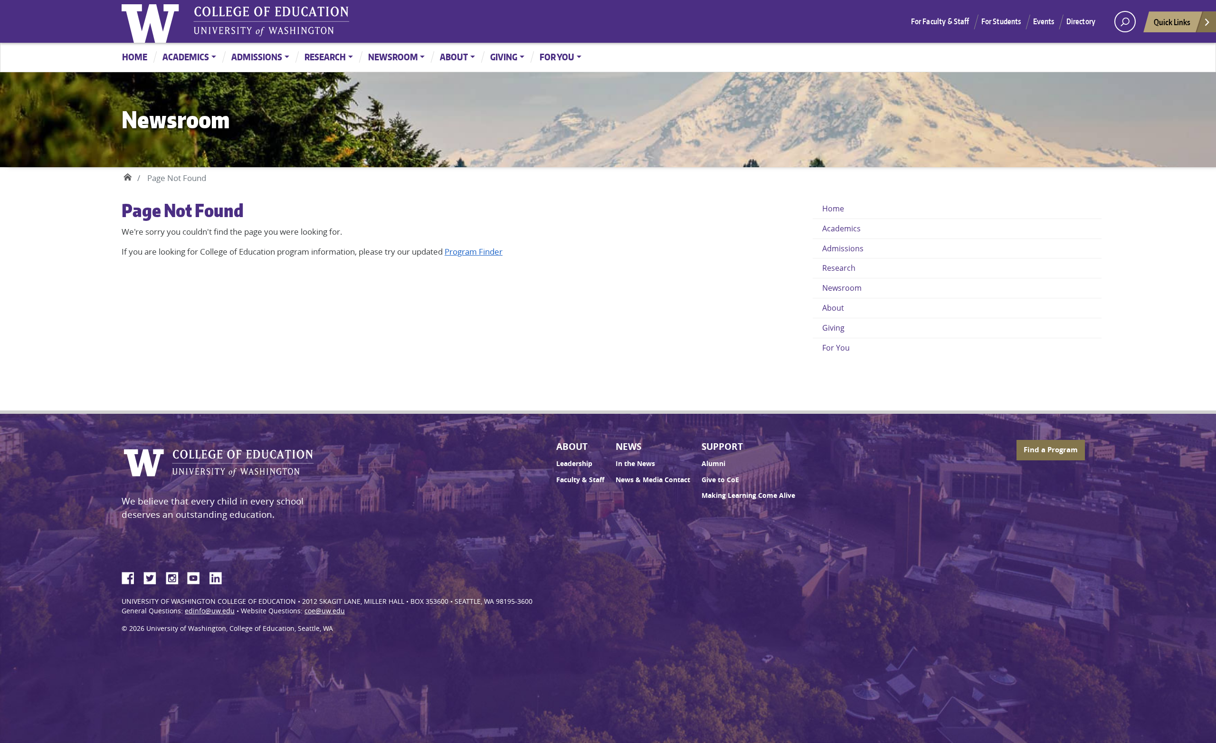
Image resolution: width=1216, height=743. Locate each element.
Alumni (713, 463)
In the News (635, 463)
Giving (503, 57)
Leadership (574, 463)
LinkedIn (219, 577)
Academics (185, 57)
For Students (1001, 21)
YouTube (197, 577)
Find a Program (1051, 450)
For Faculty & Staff (940, 21)
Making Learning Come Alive (748, 495)
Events (1043, 21)
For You (557, 57)
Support (722, 446)
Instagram (175, 577)
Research (325, 57)
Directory (1080, 21)
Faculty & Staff (580, 480)
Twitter (153, 577)
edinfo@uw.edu (210, 611)
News (628, 446)
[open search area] (1125, 21)
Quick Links (1172, 22)
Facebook (132, 577)
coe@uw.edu (324, 611)
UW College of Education (271, 21)
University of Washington (152, 21)
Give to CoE (720, 480)
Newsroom (393, 57)
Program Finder (474, 251)
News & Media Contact (653, 480)
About (454, 57)
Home (134, 57)
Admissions (256, 57)
